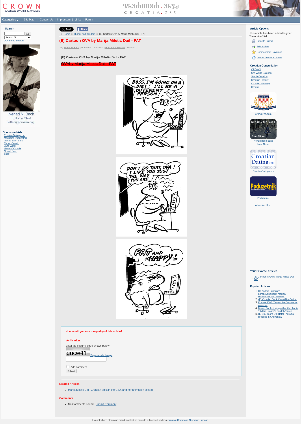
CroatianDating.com (14, 135)
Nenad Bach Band (13, 140)
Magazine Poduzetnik (15, 138)
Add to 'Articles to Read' (269, 57)
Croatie (255, 87)
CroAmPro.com (263, 114)
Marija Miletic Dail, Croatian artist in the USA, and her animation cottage (111, 389)
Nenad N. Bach (71, 47)
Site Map (29, 19)
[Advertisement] (263, 241)
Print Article (263, 46)
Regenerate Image (101, 355)
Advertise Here (263, 205)
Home (67, 34)
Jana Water (10, 145)
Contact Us (46, 19)
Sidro (6, 153)
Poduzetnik (263, 198)
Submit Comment (106, 404)
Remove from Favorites (269, 52)
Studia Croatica (259, 76)
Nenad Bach (10, 151)
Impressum (64, 19)
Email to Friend (265, 41)
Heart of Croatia (12, 148)
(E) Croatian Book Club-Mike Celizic (277, 299)
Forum (89, 19)
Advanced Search (14, 40)
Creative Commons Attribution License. (188, 420)
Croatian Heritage (260, 83)
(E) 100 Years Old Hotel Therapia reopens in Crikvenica (276, 315)
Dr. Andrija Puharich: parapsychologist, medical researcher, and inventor (272, 294)
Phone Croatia (11, 143)
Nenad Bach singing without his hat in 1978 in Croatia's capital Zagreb (278, 309)
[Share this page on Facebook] (82, 30)
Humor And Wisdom (84, 34)
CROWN (256, 69)
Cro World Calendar (261, 73)
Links (78, 19)
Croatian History (260, 80)
